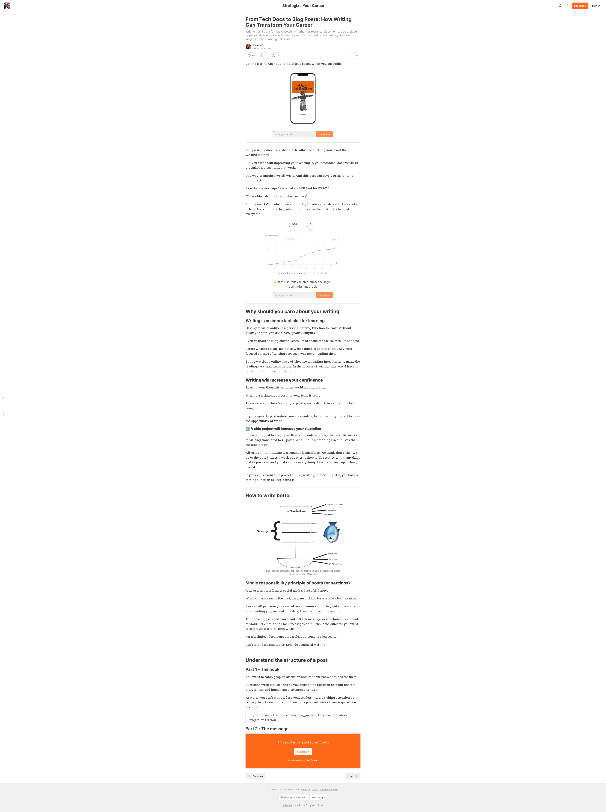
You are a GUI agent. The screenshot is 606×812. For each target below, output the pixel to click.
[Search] (560, 6)
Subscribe (580, 5)
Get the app (318, 797)
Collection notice (329, 789)
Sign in (596, 5)
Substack (287, 805)
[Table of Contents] (3, 406)
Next (351, 776)
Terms (315, 789)
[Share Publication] (567, 6)
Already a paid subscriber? (303, 760)
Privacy (306, 789)
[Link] (241, 311)
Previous (257, 776)
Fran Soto (258, 45)
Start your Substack (295, 797)
